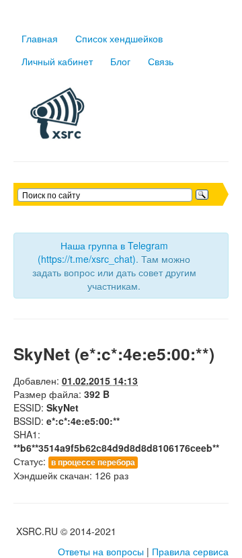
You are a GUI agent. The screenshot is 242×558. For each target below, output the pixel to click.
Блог (120, 61)
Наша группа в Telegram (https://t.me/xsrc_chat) (103, 252)
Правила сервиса (190, 551)
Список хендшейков (119, 38)
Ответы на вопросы (101, 551)
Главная (40, 38)
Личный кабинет (57, 61)
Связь (160, 61)
